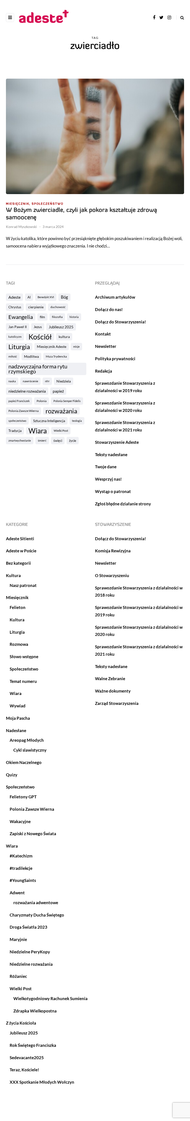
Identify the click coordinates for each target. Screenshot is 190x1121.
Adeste (14, 297)
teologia (77, 420)
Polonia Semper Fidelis (67, 401)
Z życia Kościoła (21, 1023)
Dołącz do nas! (109, 309)
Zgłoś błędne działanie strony (123, 503)
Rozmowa (19, 644)
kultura (64, 337)
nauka (12, 381)
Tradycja (15, 430)
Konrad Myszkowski (21, 226)
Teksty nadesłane (111, 454)
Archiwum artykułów (115, 297)
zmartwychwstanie (19, 440)
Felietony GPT (23, 796)
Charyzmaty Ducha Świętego (37, 915)
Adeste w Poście (21, 550)
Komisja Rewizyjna (113, 550)
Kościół (40, 336)
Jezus (38, 327)
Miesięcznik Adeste (51, 346)
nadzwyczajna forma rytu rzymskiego (37, 369)
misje (76, 346)
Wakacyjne (20, 821)
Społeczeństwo (47, 203)
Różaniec (18, 976)
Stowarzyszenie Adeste (117, 442)
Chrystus (14, 307)
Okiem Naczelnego (24, 762)
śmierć (42, 440)
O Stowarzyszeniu (112, 575)
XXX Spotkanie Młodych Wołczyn (42, 1082)
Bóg (64, 297)
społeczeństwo (17, 420)
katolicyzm (15, 336)
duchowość (58, 307)
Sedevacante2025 (27, 1057)
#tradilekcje (21, 868)
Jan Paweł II (17, 327)
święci (57, 441)
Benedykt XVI (46, 297)
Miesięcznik (17, 597)
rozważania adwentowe (35, 902)
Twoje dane (106, 466)
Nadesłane (16, 730)
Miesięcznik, (18, 203)
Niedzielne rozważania (31, 964)
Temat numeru (23, 681)
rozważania (61, 411)
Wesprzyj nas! (108, 479)
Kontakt (103, 333)
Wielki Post (61, 430)
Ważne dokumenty (113, 691)
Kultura (13, 575)
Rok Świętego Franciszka (33, 1045)
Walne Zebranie (110, 678)
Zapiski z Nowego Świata (33, 833)
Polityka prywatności (115, 358)
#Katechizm (21, 855)
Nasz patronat (23, 585)
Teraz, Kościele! (24, 1069)
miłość (12, 356)
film (42, 317)
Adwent (17, 892)
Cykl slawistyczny (30, 750)
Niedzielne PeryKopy (30, 951)
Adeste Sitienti (20, 538)
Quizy (11, 774)
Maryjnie (18, 939)
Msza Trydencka (56, 356)
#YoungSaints (23, 880)
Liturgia (19, 346)
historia (74, 316)
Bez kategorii (18, 563)
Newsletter (105, 346)
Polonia (42, 401)
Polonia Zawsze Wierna (23, 411)
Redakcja (103, 371)
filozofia (57, 317)
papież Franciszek (19, 401)
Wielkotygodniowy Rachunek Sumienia (50, 998)
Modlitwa (31, 356)
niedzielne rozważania (27, 391)
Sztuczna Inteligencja (49, 421)
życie (72, 441)
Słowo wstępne (24, 656)
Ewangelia (20, 317)
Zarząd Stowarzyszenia (117, 703)
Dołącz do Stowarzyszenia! (120, 321)
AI (29, 297)
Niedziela (63, 381)
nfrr (47, 381)
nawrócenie (30, 381)
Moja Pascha (18, 718)
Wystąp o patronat (113, 491)
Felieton (17, 607)
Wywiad (17, 705)
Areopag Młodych (27, 740)
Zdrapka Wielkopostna (35, 1010)
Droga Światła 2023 (28, 927)
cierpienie (36, 307)
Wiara (37, 430)
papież (58, 391)
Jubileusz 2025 (61, 327)
